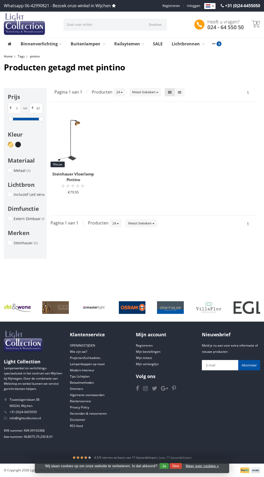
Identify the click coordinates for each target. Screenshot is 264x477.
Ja (164, 466)
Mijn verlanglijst (147, 364)
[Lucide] (55, 307)
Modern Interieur (82, 370)
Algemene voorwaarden (87, 395)
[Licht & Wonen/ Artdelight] (17, 307)
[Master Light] (93, 307)
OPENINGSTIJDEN (82, 345)
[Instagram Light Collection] (147, 389)
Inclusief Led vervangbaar (29, 194)
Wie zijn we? (78, 351)
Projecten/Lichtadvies (85, 358)
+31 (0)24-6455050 (242, 6)
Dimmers (76, 389)
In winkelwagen (71, 201)
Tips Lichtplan (79, 376)
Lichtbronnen (186, 44)
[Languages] (210, 6)
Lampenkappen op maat (87, 364)
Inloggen (193, 5)
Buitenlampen (86, 44)
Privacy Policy (79, 407)
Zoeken (155, 24)
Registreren (171, 5)
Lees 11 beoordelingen (175, 457)
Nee (175, 466)
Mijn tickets (144, 358)
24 (118, 92)
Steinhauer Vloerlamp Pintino (73, 176)
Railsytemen (127, 44)
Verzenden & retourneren (88, 413)
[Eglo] (247, 307)
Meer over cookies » (202, 466)
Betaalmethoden (82, 382)
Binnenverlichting (39, 44)
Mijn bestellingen (148, 351)
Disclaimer (77, 419)
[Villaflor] (208, 307)
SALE (158, 44)
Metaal (22, 170)
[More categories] (214, 43)
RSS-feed (76, 426)
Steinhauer (26, 242)
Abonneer (249, 365)
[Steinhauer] (170, 307)
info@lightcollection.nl (25, 418)
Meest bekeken (144, 92)
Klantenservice (80, 401)
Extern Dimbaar (29, 218)
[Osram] (132, 307)
